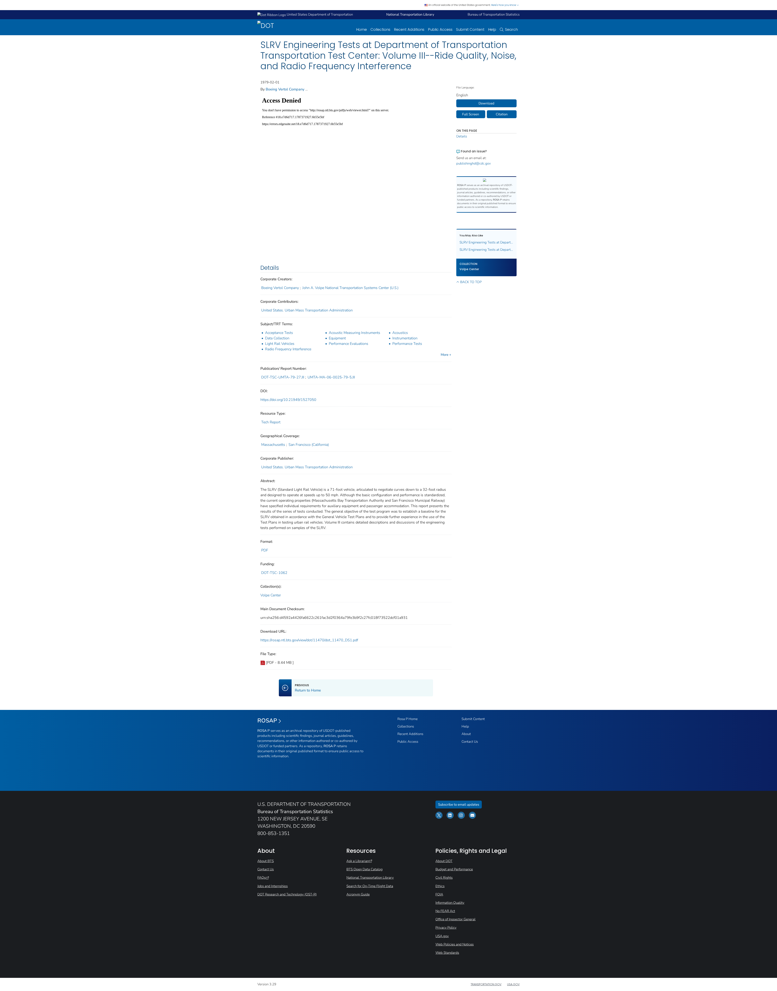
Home (361, 29)
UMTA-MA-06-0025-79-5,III (331, 377)
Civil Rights (444, 877)
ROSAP (267, 720)
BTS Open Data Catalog (364, 869)
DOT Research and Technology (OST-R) (287, 894)
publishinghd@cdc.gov (473, 163)
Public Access (440, 29)
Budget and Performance (454, 869)
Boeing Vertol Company (285, 89)
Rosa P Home (407, 719)
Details (461, 136)
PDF (264, 550)
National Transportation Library (370, 877)
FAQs (261, 877)
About (466, 734)
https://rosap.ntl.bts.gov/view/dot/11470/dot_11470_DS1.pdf (309, 640)
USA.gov (442, 936)
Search (511, 29)
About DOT (443, 861)
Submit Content (470, 29)
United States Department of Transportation (319, 14)
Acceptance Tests (279, 332)
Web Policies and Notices (454, 944)
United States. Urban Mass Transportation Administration (307, 310)
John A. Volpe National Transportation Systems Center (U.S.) (350, 287)
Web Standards (447, 952)
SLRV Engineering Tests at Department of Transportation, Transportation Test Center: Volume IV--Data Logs (487, 242)
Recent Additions (409, 29)
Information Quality (449, 902)
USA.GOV (513, 984)
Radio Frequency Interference (288, 349)
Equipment (337, 338)
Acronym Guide (358, 894)
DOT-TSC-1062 (274, 572)
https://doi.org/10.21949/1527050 (288, 399)
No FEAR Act (445, 911)
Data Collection (277, 338)
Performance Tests (407, 343)
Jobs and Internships (272, 886)
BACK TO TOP (471, 282)
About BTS (265, 861)
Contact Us (470, 741)
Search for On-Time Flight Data (369, 886)
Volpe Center (270, 595)
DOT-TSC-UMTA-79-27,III (282, 377)
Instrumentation (404, 338)
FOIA (439, 894)
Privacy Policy (445, 927)
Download (486, 103)
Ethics (440, 886)
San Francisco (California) (309, 444)
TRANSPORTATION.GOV (486, 984)
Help (492, 29)
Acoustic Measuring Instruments (354, 332)
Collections (380, 29)
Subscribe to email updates (458, 804)
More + (446, 354)
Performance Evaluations (348, 343)
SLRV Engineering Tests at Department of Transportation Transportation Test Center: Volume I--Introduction (487, 249)
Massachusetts (273, 444)
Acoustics (400, 332)
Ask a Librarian (357, 861)
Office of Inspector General (455, 919)
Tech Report (270, 422)
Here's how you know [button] (504, 5)
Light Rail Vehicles (279, 343)
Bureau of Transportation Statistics (494, 14)
